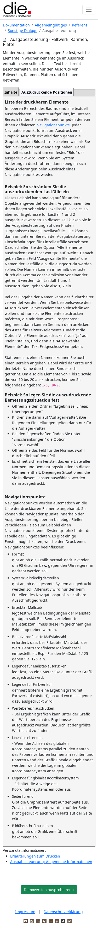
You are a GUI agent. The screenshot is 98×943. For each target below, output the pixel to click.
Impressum (25, 911)
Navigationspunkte (53, 124)
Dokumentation (16, 25)
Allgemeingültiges (51, 25)
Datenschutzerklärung (63, 911)
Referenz (80, 25)
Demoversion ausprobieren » (49, 889)
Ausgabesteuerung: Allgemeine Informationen (51, 861)
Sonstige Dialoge (22, 30)
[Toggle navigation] (88, 9)
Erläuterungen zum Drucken (35, 856)
